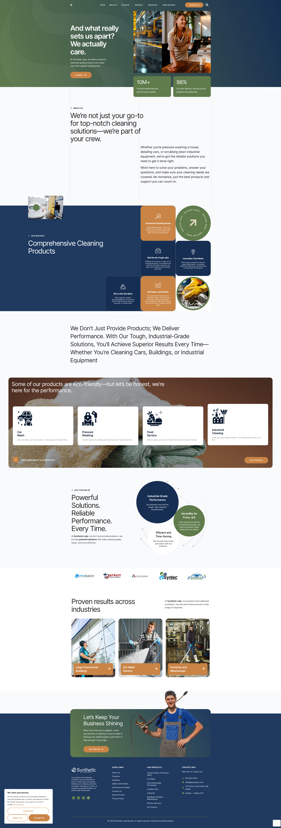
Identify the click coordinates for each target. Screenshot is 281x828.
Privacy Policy (19, 804)
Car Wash (151, 779)
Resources (152, 5)
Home (102, 5)
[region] (28, 806)
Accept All (39, 818)
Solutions (139, 5)
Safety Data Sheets (120, 784)
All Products (152, 807)
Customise (28, 811)
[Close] (50, 791)
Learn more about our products (38, 460)
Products (125, 5)
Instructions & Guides (121, 787)
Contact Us (117, 791)
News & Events (169, 5)
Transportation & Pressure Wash (158, 774)
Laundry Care (152, 789)
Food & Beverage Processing (154, 784)
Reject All (17, 818)
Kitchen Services (154, 803)
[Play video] (36, 207)
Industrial (151, 793)
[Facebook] (73, 798)
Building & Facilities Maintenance (155, 798)
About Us (113, 5)
